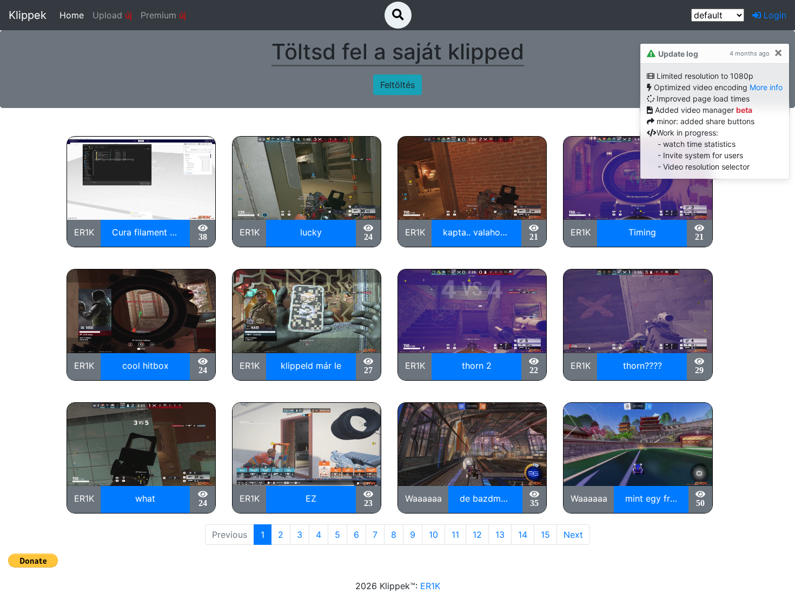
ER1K (84, 232)
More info (766, 87)
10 (433, 534)
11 (455, 534)
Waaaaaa (423, 498)
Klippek (28, 15)
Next (573, 534)
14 (522, 534)
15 (545, 534)
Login (773, 15)
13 (500, 534)
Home (73, 15)
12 (477, 534)
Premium (163, 15)
